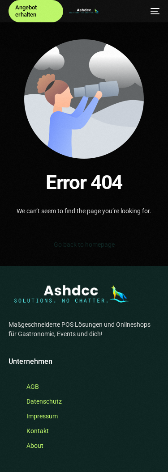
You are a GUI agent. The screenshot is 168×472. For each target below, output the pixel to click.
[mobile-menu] (155, 11)
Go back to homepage (84, 244)
